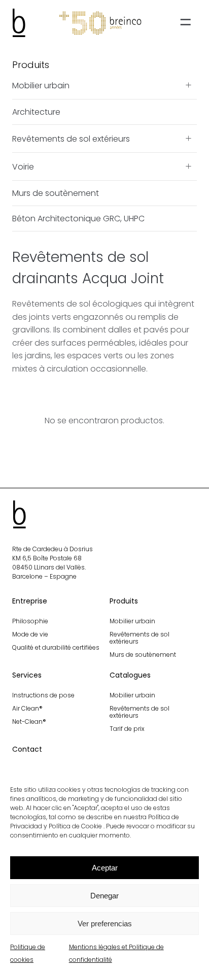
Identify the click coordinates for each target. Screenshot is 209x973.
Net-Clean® (29, 721)
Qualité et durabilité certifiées (55, 647)
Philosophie (30, 621)
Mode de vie (30, 634)
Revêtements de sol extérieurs (71, 139)
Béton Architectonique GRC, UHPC (78, 218)
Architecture (36, 112)
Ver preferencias (105, 923)
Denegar (104, 895)
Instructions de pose (43, 695)
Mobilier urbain (40, 85)
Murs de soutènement (55, 193)
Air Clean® (27, 708)
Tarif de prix (127, 728)
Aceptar (105, 867)
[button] (185, 23)
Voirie (23, 167)
